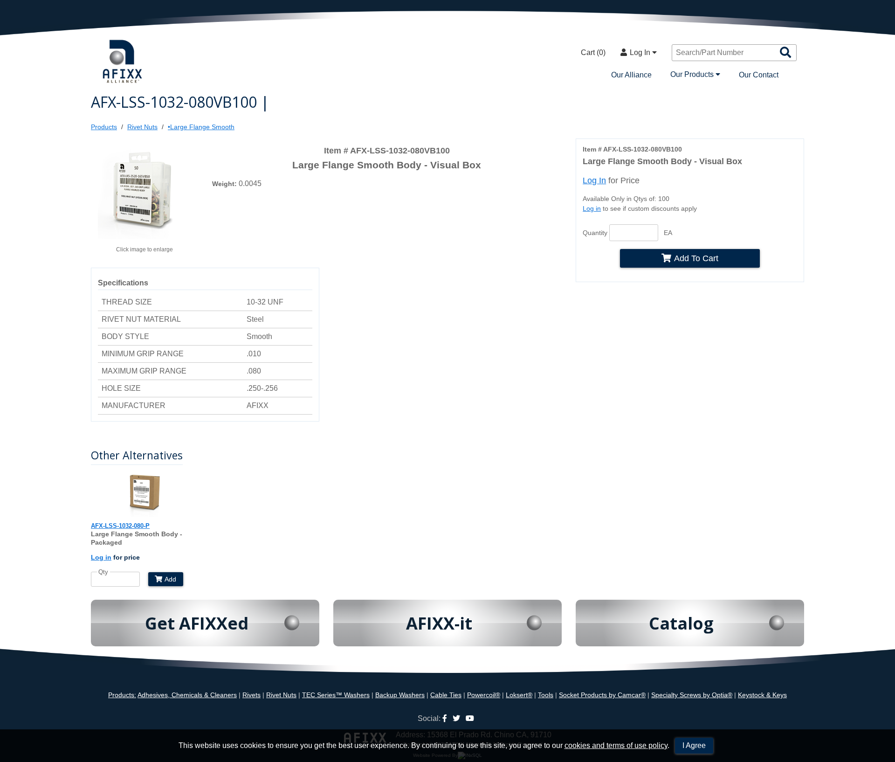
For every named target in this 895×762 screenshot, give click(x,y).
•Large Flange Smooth (201, 127)
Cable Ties (445, 695)
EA (668, 232)
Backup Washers (400, 695)
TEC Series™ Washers (336, 695)
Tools (545, 695)
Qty (103, 571)
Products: (122, 695)
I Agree (694, 745)
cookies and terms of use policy (616, 745)
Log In (641, 52)
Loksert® (519, 695)
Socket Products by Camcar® (602, 695)
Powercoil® (483, 695)
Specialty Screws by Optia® (691, 695)
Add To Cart (696, 258)
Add (170, 579)
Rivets (251, 695)
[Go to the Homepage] (123, 62)
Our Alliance (631, 75)
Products (104, 127)
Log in (592, 208)
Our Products (693, 74)
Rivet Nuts (142, 127)
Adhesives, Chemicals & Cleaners (187, 695)
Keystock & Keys (762, 695)
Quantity (595, 232)
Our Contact (758, 75)
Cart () (593, 52)
